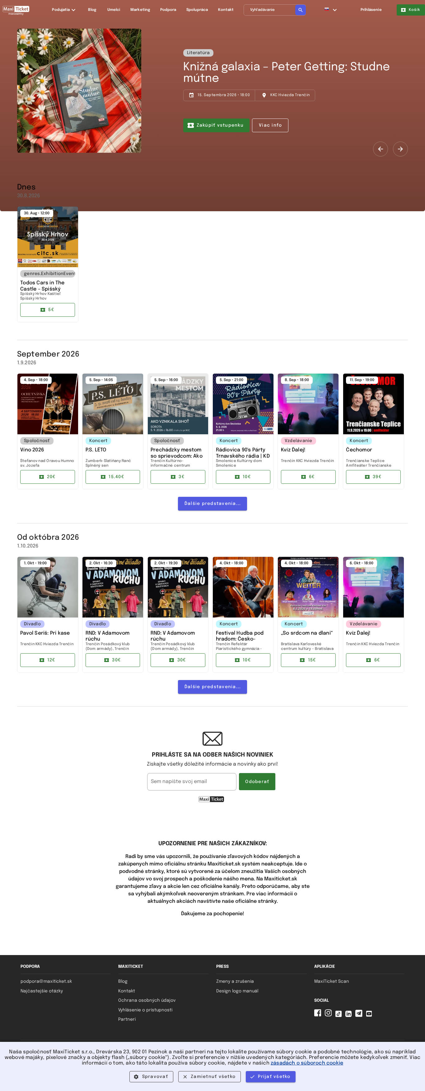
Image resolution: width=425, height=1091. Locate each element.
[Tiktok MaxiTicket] (339, 1015)
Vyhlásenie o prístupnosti (145, 1010)
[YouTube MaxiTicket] (370, 1015)
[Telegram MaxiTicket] (360, 1015)
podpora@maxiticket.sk (46, 981)
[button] (330, 10)
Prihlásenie (371, 10)
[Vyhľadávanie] (300, 10)
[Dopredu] (400, 149)
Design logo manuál (237, 991)
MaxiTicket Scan (331, 981)
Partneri (127, 1019)
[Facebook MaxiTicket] (319, 1015)
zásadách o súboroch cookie (307, 1063)
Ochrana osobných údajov (146, 1000)
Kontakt (126, 991)
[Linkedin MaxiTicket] (349, 1015)
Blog (123, 981)
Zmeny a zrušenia (235, 981)
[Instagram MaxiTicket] (329, 1015)
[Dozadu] (380, 149)
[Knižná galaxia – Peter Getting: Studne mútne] (79, 91)
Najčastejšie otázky (42, 991)
